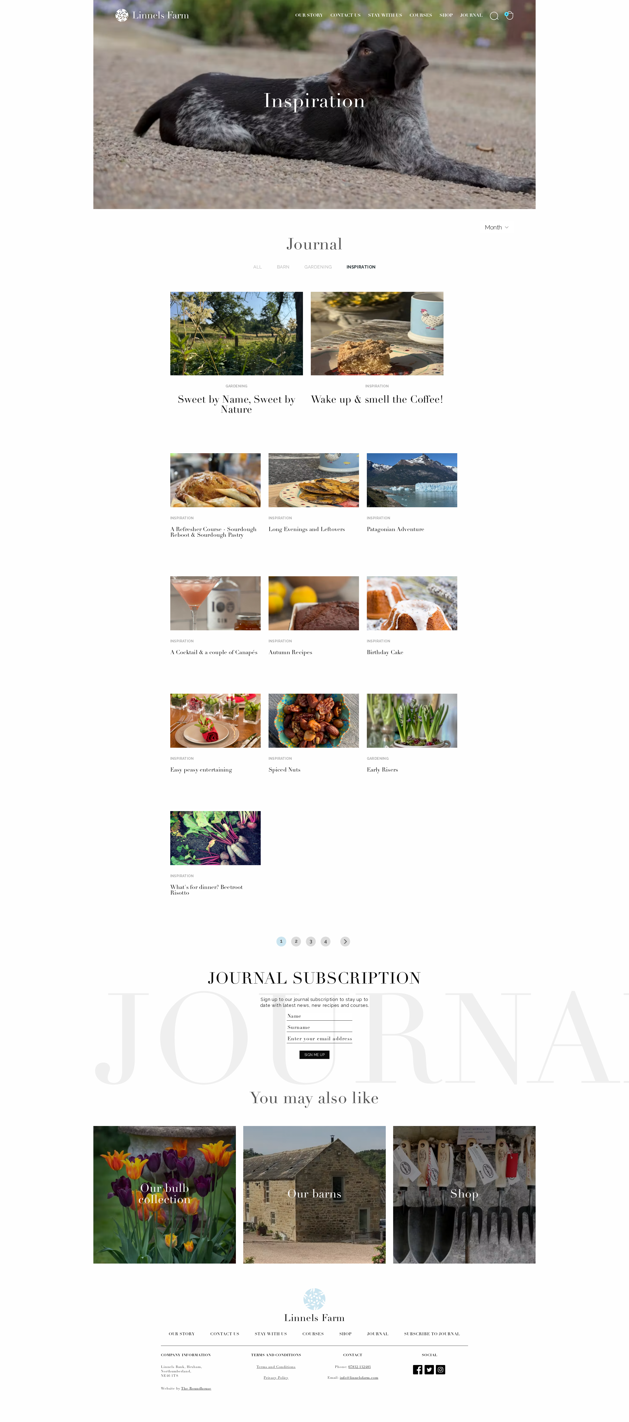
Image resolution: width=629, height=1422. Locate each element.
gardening (318, 266)
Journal (471, 16)
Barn (283, 266)
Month (493, 227)
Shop (446, 16)
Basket (510, 15)
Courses (421, 16)
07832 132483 (359, 1367)
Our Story (309, 16)
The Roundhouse (196, 1389)
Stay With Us (385, 16)
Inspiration (361, 266)
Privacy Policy (276, 1378)
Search (494, 16)
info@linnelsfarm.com (359, 1378)
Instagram (441, 1370)
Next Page (345, 941)
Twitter (430, 1370)
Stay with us (271, 1334)
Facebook (418, 1370)
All (257, 266)
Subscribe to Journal (432, 1334)
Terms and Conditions (276, 1367)
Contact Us (345, 16)
